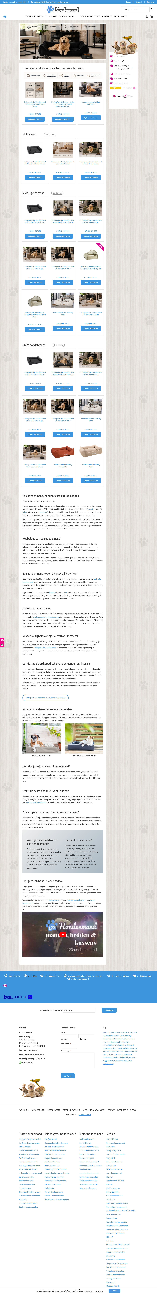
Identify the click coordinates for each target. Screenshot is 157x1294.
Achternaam (83, 1039)
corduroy (128, 1035)
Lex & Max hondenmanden (29, 1143)
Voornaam (64, 1039)
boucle (108, 1035)
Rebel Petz (23, 1199)
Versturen (67, 1076)
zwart (111, 1064)
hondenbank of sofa (76, 900)
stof (113, 1060)
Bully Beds (110, 1147)
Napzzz (109, 1177)
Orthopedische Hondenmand (30, 1173)
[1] (58, 57)
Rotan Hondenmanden (28, 1169)
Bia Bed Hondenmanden (55, 1154)
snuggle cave (107, 1060)
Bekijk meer (50, 134)
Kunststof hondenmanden (29, 1195)
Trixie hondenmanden (115, 1271)
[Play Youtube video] (62, 934)
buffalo (117, 1035)
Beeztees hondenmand (115, 1143)
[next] (103, 41)
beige (132, 1032)
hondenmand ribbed (110, 1048)
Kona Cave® (111, 1165)
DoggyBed (110, 1158)
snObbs (126, 1057)
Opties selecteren (35, 119)
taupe (125, 1060)
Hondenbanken (25, 1188)
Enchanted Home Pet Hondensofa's (120, 1210)
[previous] (22, 41)
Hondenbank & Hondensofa (90, 1165)
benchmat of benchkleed (35, 802)
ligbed (24, 512)
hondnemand (132, 1048)
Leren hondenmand (53, 1184)
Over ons (150, 2)
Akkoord (114, 1291)
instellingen (99, 1292)
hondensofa (43, 512)
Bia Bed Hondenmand (27, 1158)
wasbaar (106, 1064)
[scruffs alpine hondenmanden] (63, 41)
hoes (104, 1042)
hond (108, 1042)
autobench (118, 1032)
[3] (63, 57)
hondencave (54, 900)
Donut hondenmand (114, 1162)
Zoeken (152, 9)
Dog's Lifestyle (25, 1147)
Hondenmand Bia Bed (115, 1180)
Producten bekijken (62, 119)
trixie (130, 1060)
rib (114, 1057)
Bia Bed (109, 1184)
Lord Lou (110, 1241)
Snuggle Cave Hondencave (116, 1263)
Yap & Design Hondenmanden (57, 1199)
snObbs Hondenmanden (28, 1150)
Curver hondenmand (27, 1184)
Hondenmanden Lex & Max (117, 1229)
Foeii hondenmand (86, 1139)
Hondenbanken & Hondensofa (57, 1173)
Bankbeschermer (113, 1188)
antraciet (110, 1032)
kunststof (53, 592)
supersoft (119, 1060)
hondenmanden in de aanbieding (46, 617)
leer (65, 592)
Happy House (129, 1039)
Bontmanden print (26, 1180)
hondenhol (124, 1042)
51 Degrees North (113, 1278)
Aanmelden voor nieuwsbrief (51, 1010)
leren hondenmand (127, 1051)
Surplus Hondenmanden (28, 1207)
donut (90, 509)
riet (121, 1057)
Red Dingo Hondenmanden (29, 1165)
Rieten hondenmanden (88, 1180)
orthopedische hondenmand (45, 647)
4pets (105, 1032)
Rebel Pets (49, 1188)
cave (122, 1035)
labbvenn (113, 1051)
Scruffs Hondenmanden (54, 1195)
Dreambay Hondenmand (89, 1162)
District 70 (110, 1199)
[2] (60, 57)
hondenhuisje (107, 1045)
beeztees (126, 1032)
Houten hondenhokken (28, 1203)
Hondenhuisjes (85, 1169)
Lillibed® (109, 1237)
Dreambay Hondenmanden (29, 1192)
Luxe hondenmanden (114, 1169)
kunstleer (106, 1051)
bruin (113, 1035)
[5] (67, 57)
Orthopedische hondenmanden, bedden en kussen (45, 698)
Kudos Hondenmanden (54, 1177)
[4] (65, 57)
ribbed (117, 1057)
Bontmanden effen (26, 1177)
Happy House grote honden (30, 1139)
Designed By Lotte (109, 1039)
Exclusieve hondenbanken (116, 1222)
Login (128, 2)
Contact (139, 2)
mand (108, 1054)
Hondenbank (115, 1042)
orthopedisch (115, 1054)
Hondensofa (122, 1048)
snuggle (132, 1057)
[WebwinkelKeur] (5, 985)
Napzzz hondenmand (53, 1158)
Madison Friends (113, 1286)
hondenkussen (118, 1045)
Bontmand (110, 1282)
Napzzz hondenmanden (28, 1162)
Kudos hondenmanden (115, 1233)
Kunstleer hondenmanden (29, 1154)
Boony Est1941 (112, 1192)
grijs (122, 1039)
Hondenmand (129, 1045)
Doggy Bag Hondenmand (116, 1207)
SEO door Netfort (85, 1115)
